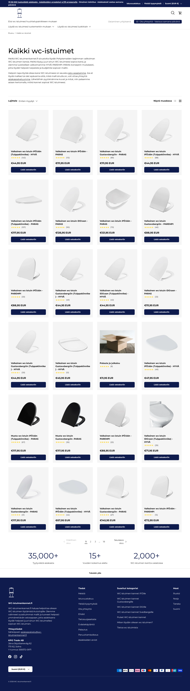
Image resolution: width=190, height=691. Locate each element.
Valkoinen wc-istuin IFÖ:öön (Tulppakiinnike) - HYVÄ (26, 153)
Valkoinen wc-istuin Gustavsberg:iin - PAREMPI (158, 222)
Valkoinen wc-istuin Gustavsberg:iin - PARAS (113, 153)
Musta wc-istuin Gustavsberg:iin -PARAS (68, 437)
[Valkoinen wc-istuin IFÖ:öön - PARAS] (72, 130)
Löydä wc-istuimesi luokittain (73, 26)
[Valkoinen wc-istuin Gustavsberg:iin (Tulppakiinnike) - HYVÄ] (72, 269)
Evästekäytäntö (86, 624)
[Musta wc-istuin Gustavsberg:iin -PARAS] (72, 414)
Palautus (82, 629)
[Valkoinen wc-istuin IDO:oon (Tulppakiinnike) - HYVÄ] (117, 269)
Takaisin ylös (95, 573)
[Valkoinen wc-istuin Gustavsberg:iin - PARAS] (117, 130)
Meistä (81, 593)
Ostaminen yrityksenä (119, 21)
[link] (70, 542)
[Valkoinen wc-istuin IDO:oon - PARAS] (72, 199)
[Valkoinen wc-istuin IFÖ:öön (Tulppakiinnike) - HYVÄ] (28, 130)
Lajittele (12, 101)
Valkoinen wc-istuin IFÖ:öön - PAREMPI (27, 292)
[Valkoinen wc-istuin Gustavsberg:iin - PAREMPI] (161, 199)
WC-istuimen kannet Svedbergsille (135, 612)
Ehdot (81, 614)
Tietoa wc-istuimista (127, 627)
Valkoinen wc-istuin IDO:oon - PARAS (71, 222)
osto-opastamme (77, 73)
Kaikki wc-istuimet (24, 33)
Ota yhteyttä (85, 609)
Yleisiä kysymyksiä (152, 3)
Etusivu (11, 33)
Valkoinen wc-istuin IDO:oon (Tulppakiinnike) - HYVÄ (114, 293)
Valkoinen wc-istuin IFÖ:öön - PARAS (71, 153)
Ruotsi (176, 593)
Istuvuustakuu (133, 3)
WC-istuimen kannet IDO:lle (131, 607)
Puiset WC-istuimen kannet (131, 617)
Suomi (176, 609)
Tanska (176, 604)
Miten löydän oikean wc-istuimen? (135, 622)
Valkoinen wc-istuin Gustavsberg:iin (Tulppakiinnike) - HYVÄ (72, 293)
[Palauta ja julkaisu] (117, 341)
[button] (180, 13)
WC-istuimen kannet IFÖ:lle (131, 593)
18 (104, 541)
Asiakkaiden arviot (87, 640)
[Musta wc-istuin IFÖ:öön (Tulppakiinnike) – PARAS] (28, 414)
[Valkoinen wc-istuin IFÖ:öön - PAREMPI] (28, 269)
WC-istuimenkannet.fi (22, 681)
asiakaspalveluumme (19, 79)
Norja (176, 598)
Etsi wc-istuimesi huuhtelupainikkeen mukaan (32, 21)
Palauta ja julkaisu (110, 363)
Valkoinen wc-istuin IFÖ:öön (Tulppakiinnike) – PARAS (26, 222)
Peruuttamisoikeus (88, 635)
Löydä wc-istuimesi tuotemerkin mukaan (29, 26)
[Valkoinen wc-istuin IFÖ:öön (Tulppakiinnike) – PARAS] (28, 199)
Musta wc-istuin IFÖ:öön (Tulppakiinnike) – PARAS (24, 437)
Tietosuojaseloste (87, 619)
